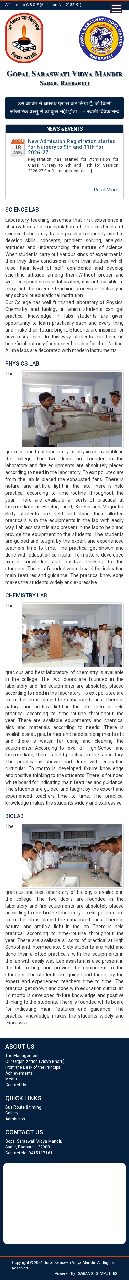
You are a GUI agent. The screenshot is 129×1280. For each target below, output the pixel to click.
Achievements (19, 1073)
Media (11, 1079)
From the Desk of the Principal (33, 1067)
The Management (22, 1055)
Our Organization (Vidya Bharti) (35, 1061)
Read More (106, 190)
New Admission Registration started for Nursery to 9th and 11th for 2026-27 (72, 147)
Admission (15, 1118)
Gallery (11, 1113)
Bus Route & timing (23, 1107)
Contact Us (15, 1084)
